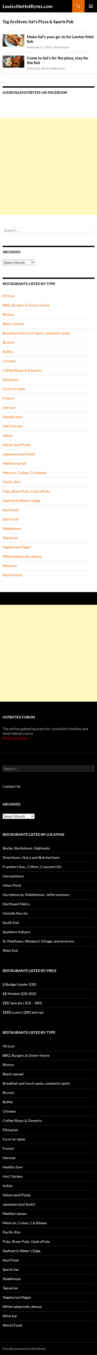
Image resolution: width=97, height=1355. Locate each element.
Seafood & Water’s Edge (21, 500)
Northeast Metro (16, 904)
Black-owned (13, 323)
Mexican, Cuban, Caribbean (25, 472)
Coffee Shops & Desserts (22, 370)
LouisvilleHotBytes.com (28, 6)
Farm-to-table (14, 389)
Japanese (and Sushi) (19, 454)
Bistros (8, 314)
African (9, 296)
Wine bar (10, 565)
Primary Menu (91, 6)
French (8, 398)
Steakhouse (12, 528)
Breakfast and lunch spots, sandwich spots (36, 333)
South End (11, 922)
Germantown (13, 876)
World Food (12, 575)
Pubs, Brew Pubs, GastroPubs (26, 491)
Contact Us (11, 786)
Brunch (8, 342)
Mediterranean (15, 463)
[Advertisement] (48, 166)
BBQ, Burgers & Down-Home (26, 305)
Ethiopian (10, 379)
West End (10, 950)
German (9, 407)
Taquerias (10, 537)
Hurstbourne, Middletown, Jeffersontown (36, 894)
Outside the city (15, 913)
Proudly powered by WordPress (24, 1349)
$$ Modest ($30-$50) (19, 993)
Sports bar (11, 519)
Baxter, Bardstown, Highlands (26, 848)
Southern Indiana (16, 932)
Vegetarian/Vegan (17, 547)
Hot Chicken (13, 426)
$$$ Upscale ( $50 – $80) (22, 1003)
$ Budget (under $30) (19, 984)
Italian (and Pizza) (17, 444)
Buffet (8, 351)
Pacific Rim (12, 482)
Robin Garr (62, 47)
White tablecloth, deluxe (22, 556)
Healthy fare (13, 417)
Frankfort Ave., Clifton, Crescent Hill (32, 866)
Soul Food (11, 510)
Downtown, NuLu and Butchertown (31, 857)
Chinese (9, 361)
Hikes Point (12, 885)
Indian (8, 435)
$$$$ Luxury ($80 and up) (23, 1012)
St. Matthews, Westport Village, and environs (38, 941)
